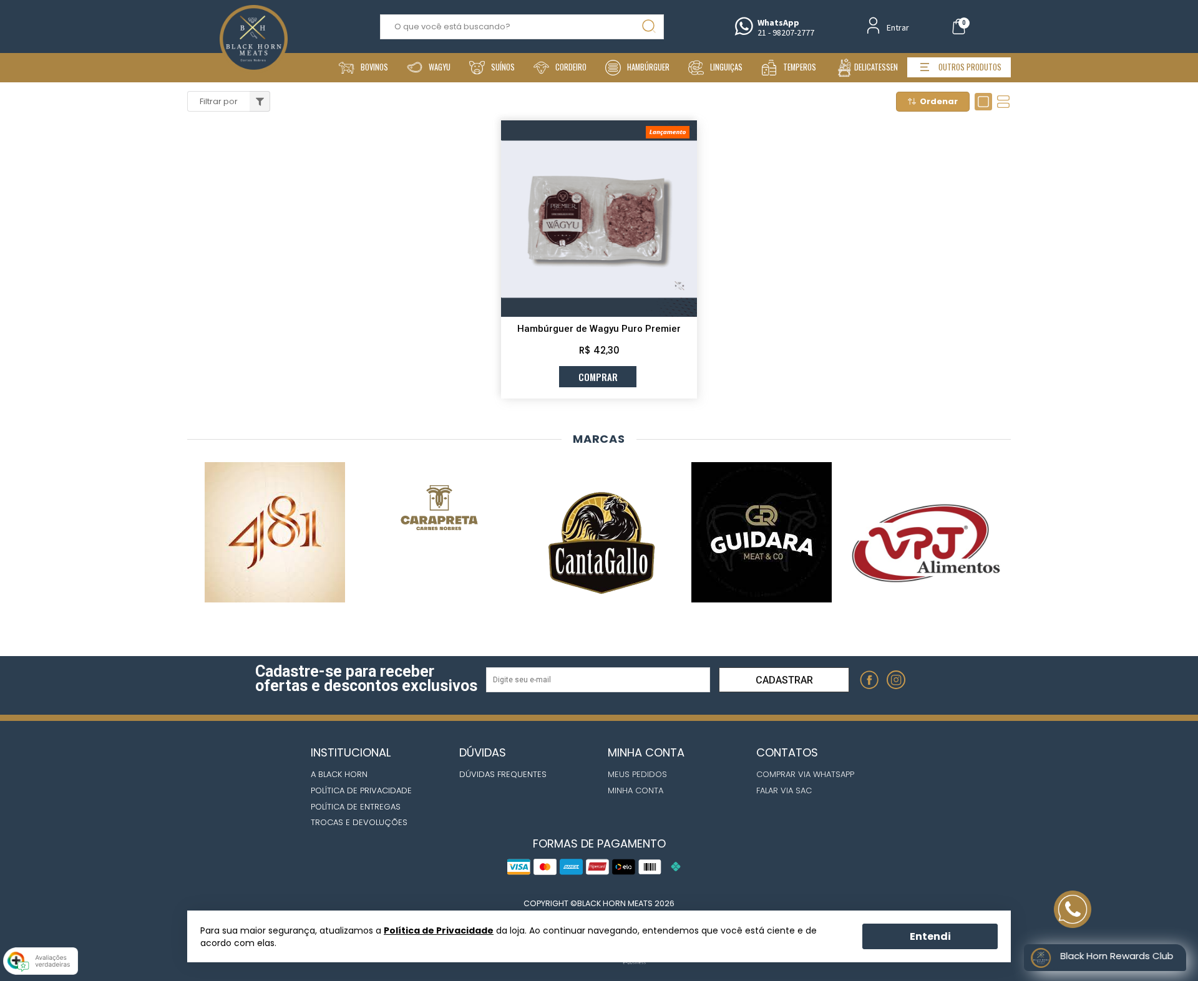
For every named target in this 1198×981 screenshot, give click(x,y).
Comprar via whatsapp (805, 774)
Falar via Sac (784, 790)
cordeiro (571, 67)
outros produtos (969, 67)
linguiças (726, 67)
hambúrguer (648, 67)
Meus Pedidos (637, 774)
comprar (598, 377)
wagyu (439, 67)
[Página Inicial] (254, 23)
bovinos (374, 67)
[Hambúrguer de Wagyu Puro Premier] (599, 218)
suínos (503, 67)
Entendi (930, 936)
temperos (799, 67)
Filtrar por (219, 101)
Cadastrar (784, 680)
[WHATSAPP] (924, 680)
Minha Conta (635, 790)
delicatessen (876, 67)
